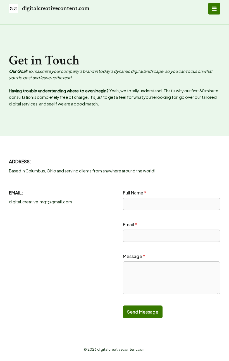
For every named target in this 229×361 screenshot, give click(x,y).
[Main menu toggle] (214, 9)
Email (130, 224)
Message (134, 256)
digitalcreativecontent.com (55, 8)
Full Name (134, 193)
